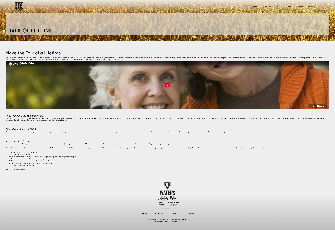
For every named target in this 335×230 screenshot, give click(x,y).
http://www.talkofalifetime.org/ (16, 170)
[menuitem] (256, 6)
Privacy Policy (158, 221)
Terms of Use (168, 221)
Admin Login (177, 221)
